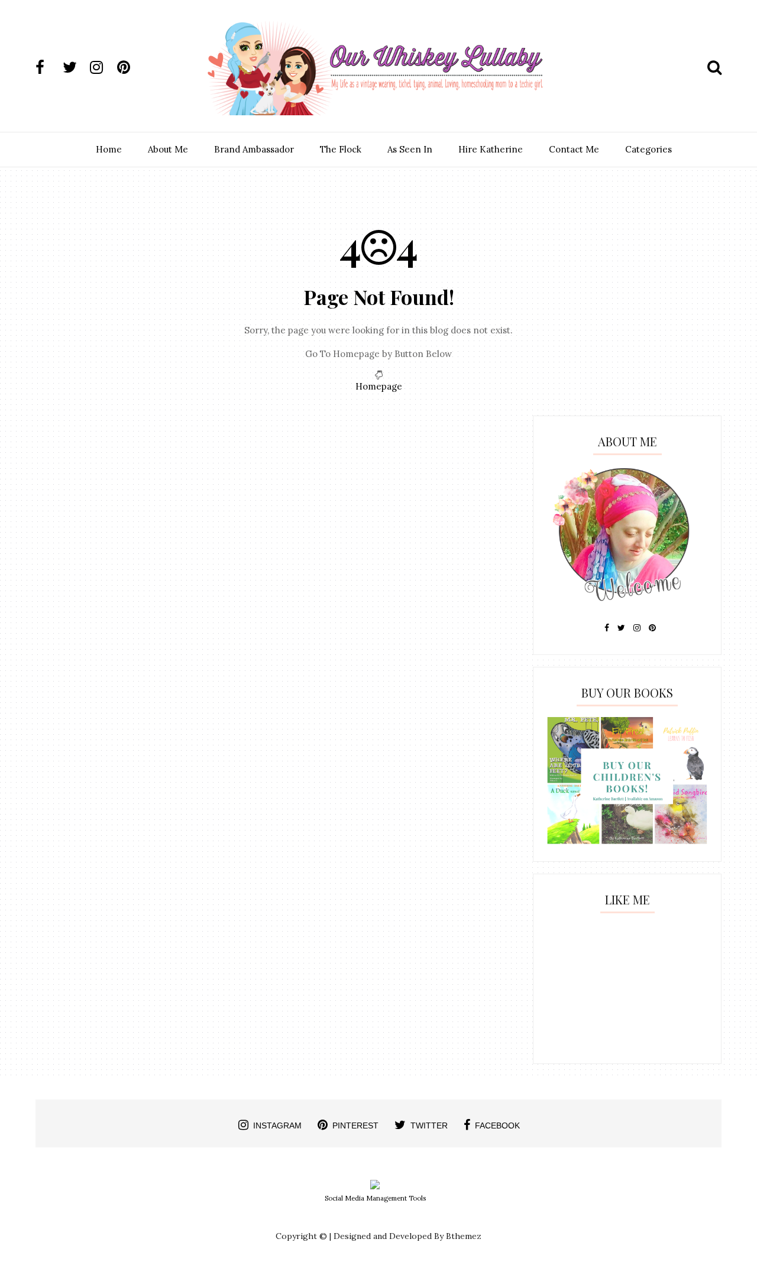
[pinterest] (129, 67)
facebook (497, 1125)
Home (109, 149)
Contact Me (574, 149)
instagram (277, 1125)
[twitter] (75, 67)
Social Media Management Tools (375, 1198)
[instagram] (102, 67)
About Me (168, 149)
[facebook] (47, 67)
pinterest (355, 1125)
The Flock (340, 149)
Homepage (378, 386)
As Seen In (409, 149)
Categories (648, 149)
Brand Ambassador (254, 149)
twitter (429, 1125)
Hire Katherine (490, 149)
